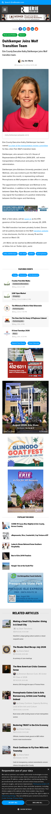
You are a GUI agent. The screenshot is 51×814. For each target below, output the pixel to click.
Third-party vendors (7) (41, 784)
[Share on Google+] (28, 29)
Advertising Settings (9, 796)
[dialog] (25, 790)
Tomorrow (23, 275)
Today (15, 275)
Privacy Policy (18, 798)
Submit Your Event (18, 343)
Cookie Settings (7, 798)
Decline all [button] (37, 803)
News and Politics (10, 35)
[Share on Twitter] (24, 29)
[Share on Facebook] (20, 29)
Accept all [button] (13, 803)
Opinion (22, 35)
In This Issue (43, 431)
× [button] (48, 769)
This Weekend (33, 275)
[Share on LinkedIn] (32, 29)
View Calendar (34, 343)
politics (31, 254)
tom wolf (23, 254)
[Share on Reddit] (36, 29)
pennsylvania (41, 254)
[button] (25, 809)
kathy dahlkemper (10, 254)
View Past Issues (9, 431)
